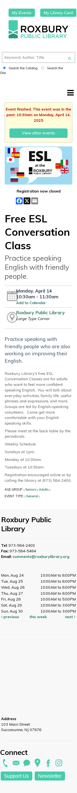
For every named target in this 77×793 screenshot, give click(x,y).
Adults (44, 489)
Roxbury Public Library (40, 312)
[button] (70, 92)
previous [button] (10, 616)
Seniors (31, 489)
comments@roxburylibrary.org (41, 556)
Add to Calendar (31, 302)
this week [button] (38, 616)
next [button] (69, 616)
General (32, 496)
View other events (38, 133)
